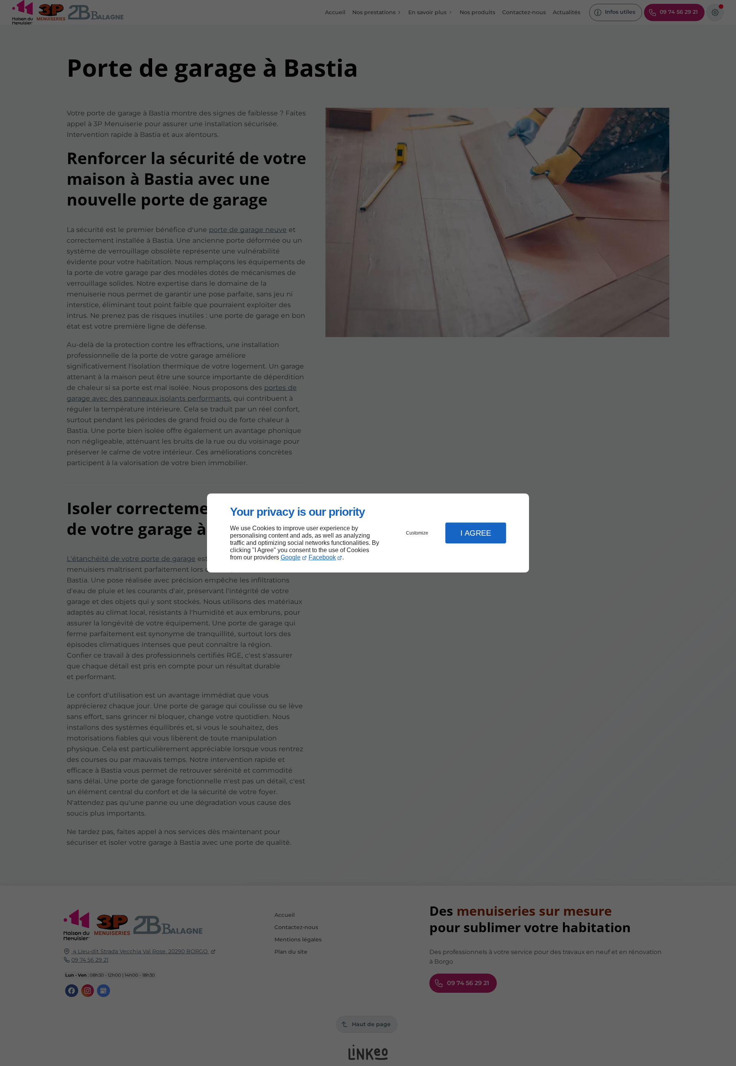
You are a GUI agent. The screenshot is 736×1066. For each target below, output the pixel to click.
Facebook (322, 557)
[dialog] (368, 533)
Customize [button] (417, 533)
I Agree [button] (475, 533)
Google (291, 557)
